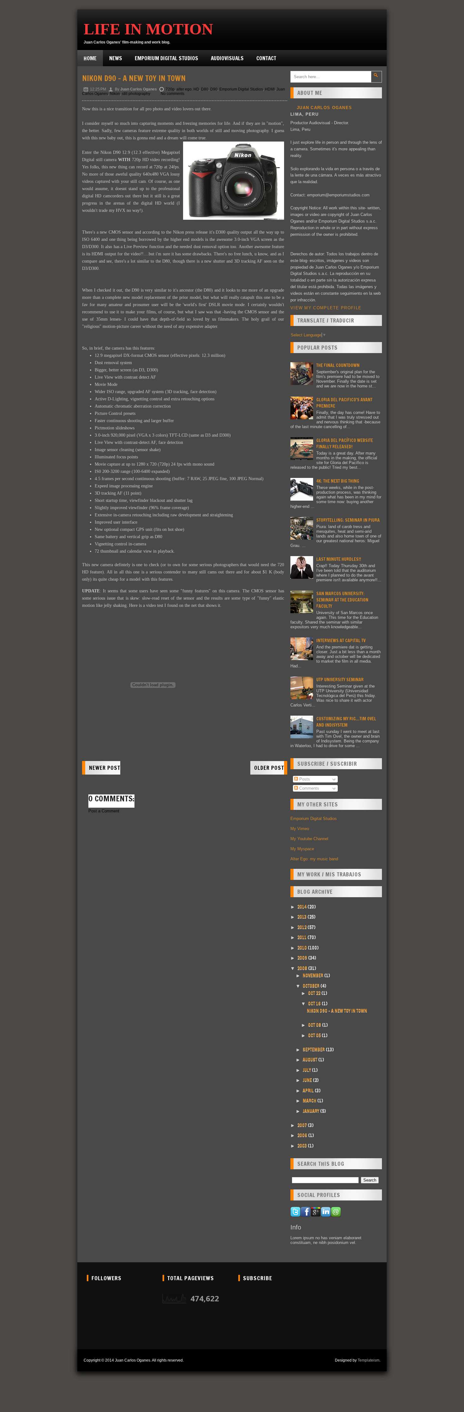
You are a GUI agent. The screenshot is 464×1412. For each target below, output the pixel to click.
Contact (266, 58)
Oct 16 (315, 1003)
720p (170, 89)
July (307, 1070)
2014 (302, 907)
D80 (204, 89)
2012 (302, 927)
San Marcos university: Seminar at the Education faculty (342, 599)
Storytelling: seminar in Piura (348, 520)
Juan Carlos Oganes (324, 107)
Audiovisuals (227, 58)
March (310, 1100)
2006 (302, 1135)
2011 (302, 937)
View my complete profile (325, 307)
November (313, 975)
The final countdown (338, 365)
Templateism (368, 1360)
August (310, 1059)
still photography (136, 93)
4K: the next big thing (337, 481)
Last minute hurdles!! (338, 559)
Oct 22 (314, 993)
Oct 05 (315, 1035)
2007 (302, 1125)
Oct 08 (315, 1025)
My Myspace (302, 848)
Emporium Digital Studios (166, 58)
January (311, 1111)
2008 (302, 968)
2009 (302, 958)
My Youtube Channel (309, 838)
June (308, 1080)
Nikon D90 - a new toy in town (134, 78)
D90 (213, 89)
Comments (308, 788)
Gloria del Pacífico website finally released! (344, 443)
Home (90, 58)
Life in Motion (148, 29)
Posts (304, 779)
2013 (302, 917)
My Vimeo (299, 828)
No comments (172, 93)
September (314, 1049)
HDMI (270, 89)
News (115, 58)
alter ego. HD (187, 89)
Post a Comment (103, 811)
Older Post (269, 768)
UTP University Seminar (340, 680)
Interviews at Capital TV (341, 640)
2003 (302, 1145)
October (311, 986)
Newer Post (104, 768)
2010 (302, 947)
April (309, 1090)
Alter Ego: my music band (314, 859)
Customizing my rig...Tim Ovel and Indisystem (346, 722)
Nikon (115, 93)
